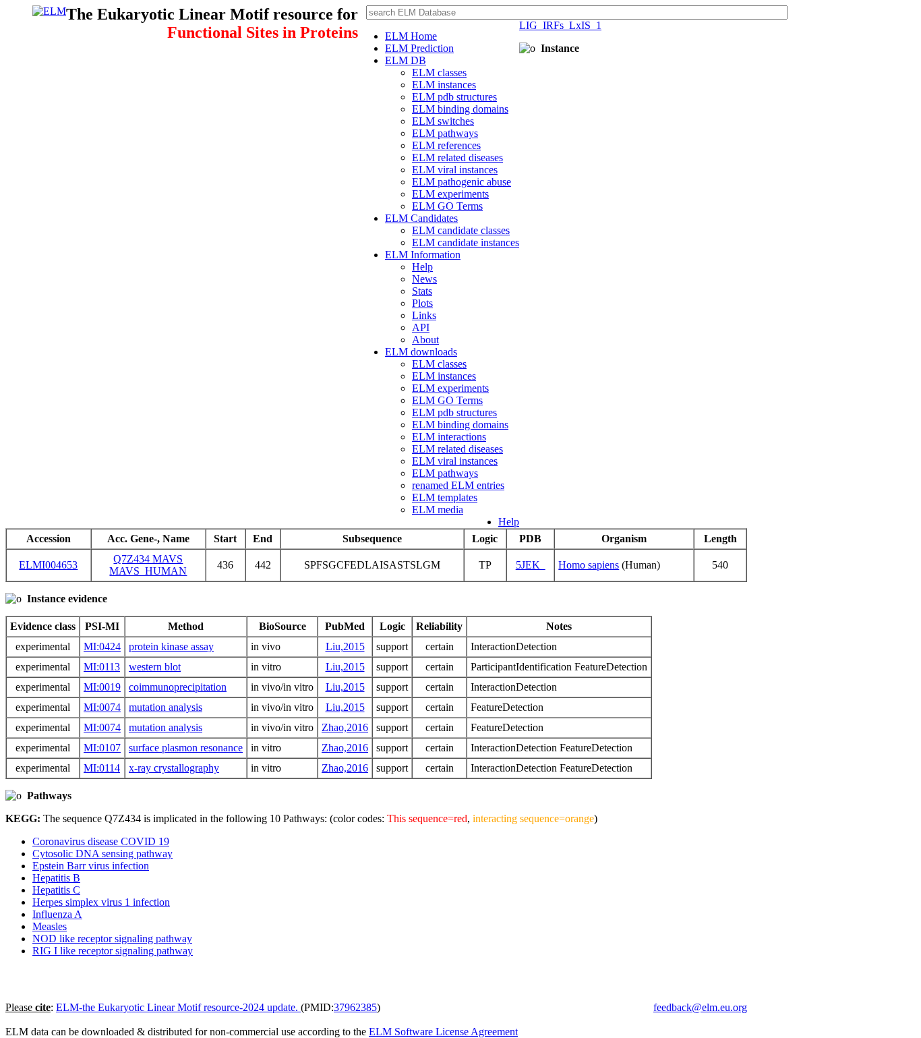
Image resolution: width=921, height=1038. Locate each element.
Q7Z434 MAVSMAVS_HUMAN (148, 565)
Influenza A (57, 914)
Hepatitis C (56, 890)
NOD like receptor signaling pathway (112, 938)
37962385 (355, 1007)
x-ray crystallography (174, 768)
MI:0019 (102, 687)
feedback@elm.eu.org (700, 1007)
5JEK (530, 565)
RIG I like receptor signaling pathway (112, 950)
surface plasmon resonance (186, 747)
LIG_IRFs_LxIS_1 (560, 25)
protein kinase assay (171, 646)
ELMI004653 (48, 565)
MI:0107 (102, 747)
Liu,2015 (345, 646)
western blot (155, 666)
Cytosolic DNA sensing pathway (102, 853)
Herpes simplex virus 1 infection (101, 902)
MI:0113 (102, 666)
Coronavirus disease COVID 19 (100, 841)
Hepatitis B (56, 878)
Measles (49, 926)
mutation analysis (165, 707)
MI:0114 (102, 768)
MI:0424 (102, 646)
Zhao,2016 (345, 727)
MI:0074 (102, 707)
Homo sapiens (588, 565)
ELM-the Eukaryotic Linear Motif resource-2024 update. (178, 1007)
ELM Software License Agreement (443, 1031)
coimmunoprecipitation (178, 687)
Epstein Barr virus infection (90, 865)
